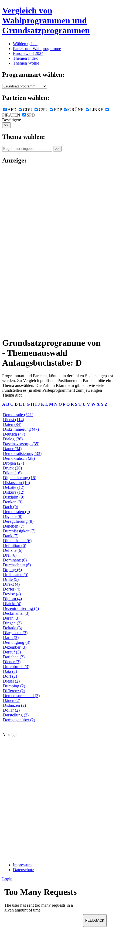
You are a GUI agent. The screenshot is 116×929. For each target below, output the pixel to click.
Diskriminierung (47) (21, 429)
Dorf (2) (10, 676)
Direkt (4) (11, 584)
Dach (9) (10, 506)
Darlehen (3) (14, 657)
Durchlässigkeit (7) (19, 531)
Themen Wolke (26, 63)
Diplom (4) (12, 598)
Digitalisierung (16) (19, 477)
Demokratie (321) (18, 414)
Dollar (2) (11, 710)
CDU (27, 109)
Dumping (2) (14, 686)
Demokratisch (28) (19, 458)
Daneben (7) (13, 526)
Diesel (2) (11, 681)
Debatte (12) (13, 487)
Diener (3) (12, 661)
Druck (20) (12, 468)
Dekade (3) (12, 628)
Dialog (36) (13, 439)
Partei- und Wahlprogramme (37, 48)
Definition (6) (14, 545)
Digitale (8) (12, 516)
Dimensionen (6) (17, 540)
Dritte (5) (11, 579)
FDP (58, 109)
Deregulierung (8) (18, 521)
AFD (12, 109)
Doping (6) (12, 569)
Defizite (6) (12, 550)
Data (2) (10, 671)
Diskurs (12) (13, 492)
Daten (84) (12, 424)
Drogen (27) (13, 463)
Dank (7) (10, 536)
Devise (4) (12, 594)
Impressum (22, 865)
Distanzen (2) (14, 705)
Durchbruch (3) (16, 666)
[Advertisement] (23, 250)
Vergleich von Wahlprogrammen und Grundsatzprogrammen (46, 20)
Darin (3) (11, 637)
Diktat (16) (12, 473)
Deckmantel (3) (16, 613)
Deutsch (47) (14, 434)
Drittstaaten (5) (15, 574)
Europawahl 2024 (28, 53)
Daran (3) (11, 618)
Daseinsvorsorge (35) (21, 443)
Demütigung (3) (16, 642)
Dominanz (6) (15, 560)
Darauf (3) (12, 652)
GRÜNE (76, 109)
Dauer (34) (12, 448)
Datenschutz (23, 869)
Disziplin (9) (13, 497)
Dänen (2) (11, 700)
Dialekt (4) (12, 603)
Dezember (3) (14, 647)
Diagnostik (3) (15, 632)
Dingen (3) (12, 623)
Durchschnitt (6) (17, 565)
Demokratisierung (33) (22, 453)
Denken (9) (12, 502)
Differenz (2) (14, 690)
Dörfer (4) (11, 589)
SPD (31, 115)
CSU (43, 109)
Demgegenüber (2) (19, 720)
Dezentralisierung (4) (21, 608)
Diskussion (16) (16, 482)
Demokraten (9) (16, 511)
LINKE (96, 109)
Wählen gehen (25, 43)
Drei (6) (9, 555)
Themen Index (25, 58)
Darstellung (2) (16, 715)
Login (7, 879)
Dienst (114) (13, 419)
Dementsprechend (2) (21, 695)
